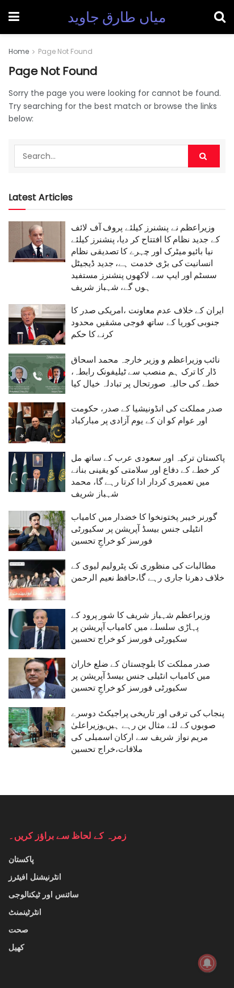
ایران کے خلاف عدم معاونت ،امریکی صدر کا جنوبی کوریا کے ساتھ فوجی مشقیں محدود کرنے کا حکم (147, 322)
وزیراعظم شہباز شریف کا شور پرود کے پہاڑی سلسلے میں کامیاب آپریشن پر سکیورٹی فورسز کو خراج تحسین (140, 627)
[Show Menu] (14, 17)
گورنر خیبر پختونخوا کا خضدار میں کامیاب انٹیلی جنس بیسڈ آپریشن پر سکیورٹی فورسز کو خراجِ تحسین (144, 528)
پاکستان (21, 859)
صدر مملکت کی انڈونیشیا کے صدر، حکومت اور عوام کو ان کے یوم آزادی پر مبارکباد (147, 414)
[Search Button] (219, 17)
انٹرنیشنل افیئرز (35, 876)
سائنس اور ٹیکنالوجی (44, 894)
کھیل (16, 947)
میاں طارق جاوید (117, 17)
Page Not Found (65, 51)
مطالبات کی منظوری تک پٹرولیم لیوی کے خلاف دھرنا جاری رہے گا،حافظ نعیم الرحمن (147, 571)
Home (19, 51)
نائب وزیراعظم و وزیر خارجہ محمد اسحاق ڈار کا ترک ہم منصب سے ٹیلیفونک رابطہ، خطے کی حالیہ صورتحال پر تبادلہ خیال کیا (145, 371)
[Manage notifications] (207, 963)
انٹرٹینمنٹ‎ (25, 912)
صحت (18, 929)
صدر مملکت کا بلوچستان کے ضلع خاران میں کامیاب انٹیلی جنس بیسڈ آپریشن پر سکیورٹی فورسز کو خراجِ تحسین (140, 675)
